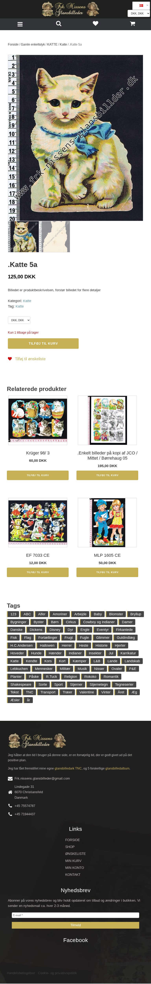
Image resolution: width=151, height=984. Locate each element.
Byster (39, 622)
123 (13, 614)
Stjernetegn (99, 684)
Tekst (14, 692)
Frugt (68, 638)
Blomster (116, 614)
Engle (84, 630)
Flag (27, 638)
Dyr (70, 630)
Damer (127, 622)
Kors (48, 661)
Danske (16, 630)
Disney (55, 630)
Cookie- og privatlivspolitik (57, 973)
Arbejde (80, 614)
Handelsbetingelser (21, 973)
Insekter (95, 653)
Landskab (132, 661)
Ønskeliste (75, 854)
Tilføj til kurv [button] (38, 475)
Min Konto (74, 868)
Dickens (36, 630)
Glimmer (103, 638)
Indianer (75, 653)
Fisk (13, 638)
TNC (29, 692)
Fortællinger (47, 638)
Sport (58, 684)
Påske (34, 677)
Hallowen (47, 645)
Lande (112, 661)
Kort (62, 661)
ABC (27, 614)
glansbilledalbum (117, 768)
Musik (82, 669)
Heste (83, 645)
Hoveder (17, 653)
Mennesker (43, 669)
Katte (63, 44)
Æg (134, 692)
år (28, 700)
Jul (111, 653)
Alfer (41, 614)
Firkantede (124, 630)
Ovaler (116, 669)
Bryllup (135, 614)
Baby (98, 614)
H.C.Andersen (21, 645)
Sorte (43, 684)
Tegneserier (124, 684)
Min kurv (73, 861)
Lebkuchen (19, 669)
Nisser (99, 669)
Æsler (15, 700)
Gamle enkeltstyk (33, 44)
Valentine (86, 692)
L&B (97, 661)
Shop (70, 847)
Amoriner (60, 614)
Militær (65, 669)
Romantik (111, 677)
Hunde (36, 653)
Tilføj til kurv (43, 343)
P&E (132, 669)
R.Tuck (51, 677)
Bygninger (18, 622)
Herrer (67, 645)
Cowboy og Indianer (99, 622)
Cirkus (71, 622)
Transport (48, 692)
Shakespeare (20, 684)
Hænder (55, 653)
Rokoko (90, 677)
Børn (55, 622)
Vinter (105, 692)
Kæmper (79, 661)
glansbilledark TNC (68, 768)
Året (121, 692)
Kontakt (72, 875)
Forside (13, 44)
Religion (70, 677)
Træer (67, 692)
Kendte (31, 661)
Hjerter (120, 645)
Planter (16, 677)
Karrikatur (128, 653)
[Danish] (140, 6)
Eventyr (103, 630)
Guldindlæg (126, 638)
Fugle (84, 638)
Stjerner (76, 684)
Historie (102, 645)
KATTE (52, 44)
